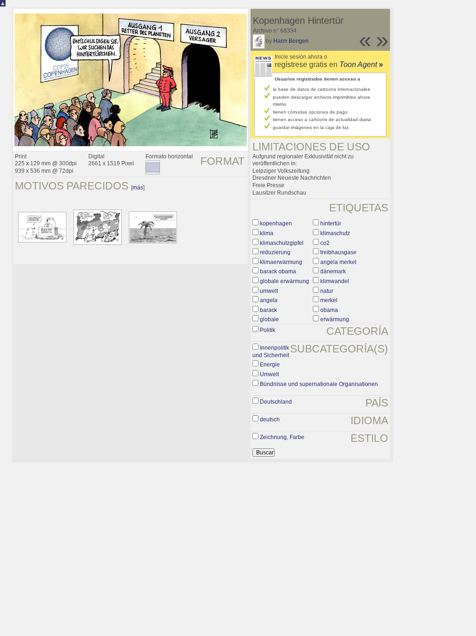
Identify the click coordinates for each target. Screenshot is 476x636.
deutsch (270, 419)
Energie (270, 364)
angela (269, 300)
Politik (267, 330)
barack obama (278, 271)
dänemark (333, 271)
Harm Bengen (291, 41)
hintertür (330, 223)
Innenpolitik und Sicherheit (270, 352)
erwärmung (334, 319)
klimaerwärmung (281, 262)
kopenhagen (276, 223)
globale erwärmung (284, 281)
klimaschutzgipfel (282, 243)
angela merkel (338, 262)
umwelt (269, 291)
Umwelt (269, 374)
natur (326, 291)
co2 (325, 243)
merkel (328, 300)
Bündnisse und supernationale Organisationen (319, 384)
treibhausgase (338, 252)
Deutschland (276, 402)
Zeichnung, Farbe (282, 437)
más (137, 187)
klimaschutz (335, 233)
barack (268, 310)
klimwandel (334, 281)
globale (269, 319)
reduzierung (275, 252)
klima (266, 233)
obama (329, 310)
